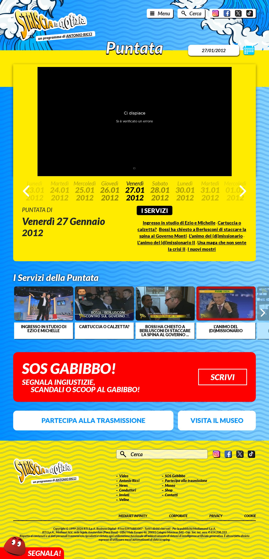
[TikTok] (249, 13)
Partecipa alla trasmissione (93, 420)
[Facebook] (227, 13)
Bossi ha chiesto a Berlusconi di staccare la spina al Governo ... (165, 331)
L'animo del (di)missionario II (166, 242)
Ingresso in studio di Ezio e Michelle (179, 222)
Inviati (124, 495)
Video (123, 476)
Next (243, 191)
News (123, 485)
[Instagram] (215, 13)
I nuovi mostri (202, 249)
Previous (26, 191)
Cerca (195, 13)
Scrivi (223, 377)
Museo (170, 485)
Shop (169, 490)
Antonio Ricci (129, 480)
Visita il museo (216, 420)
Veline (124, 499)
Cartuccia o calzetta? (104, 327)
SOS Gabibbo (175, 476)
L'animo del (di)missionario (216, 236)
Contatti (171, 495)
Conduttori (127, 490)
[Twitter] (238, 13)
